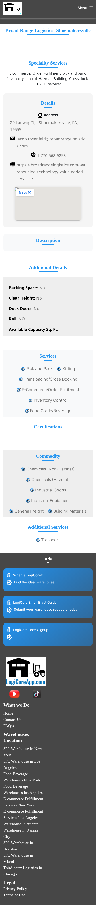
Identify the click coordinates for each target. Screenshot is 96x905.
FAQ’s (8, 726)
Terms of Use (14, 895)
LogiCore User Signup (30, 630)
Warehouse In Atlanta (20, 824)
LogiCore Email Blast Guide (35, 602)
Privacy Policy (15, 888)
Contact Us (12, 719)
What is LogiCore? (28, 575)
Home (8, 713)
